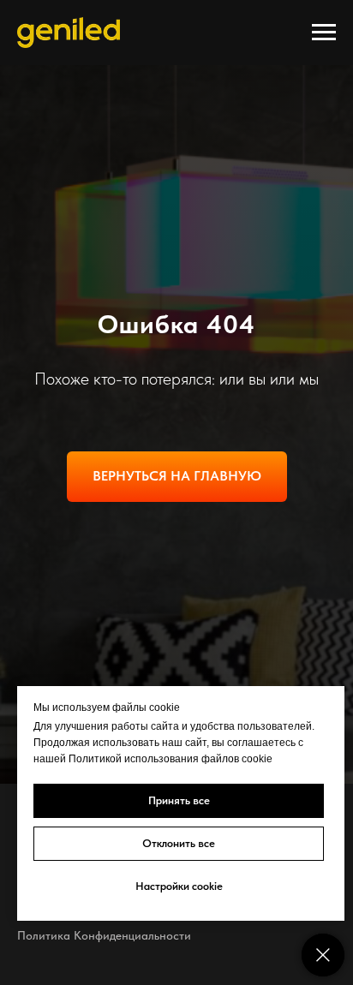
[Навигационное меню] (324, 32)
